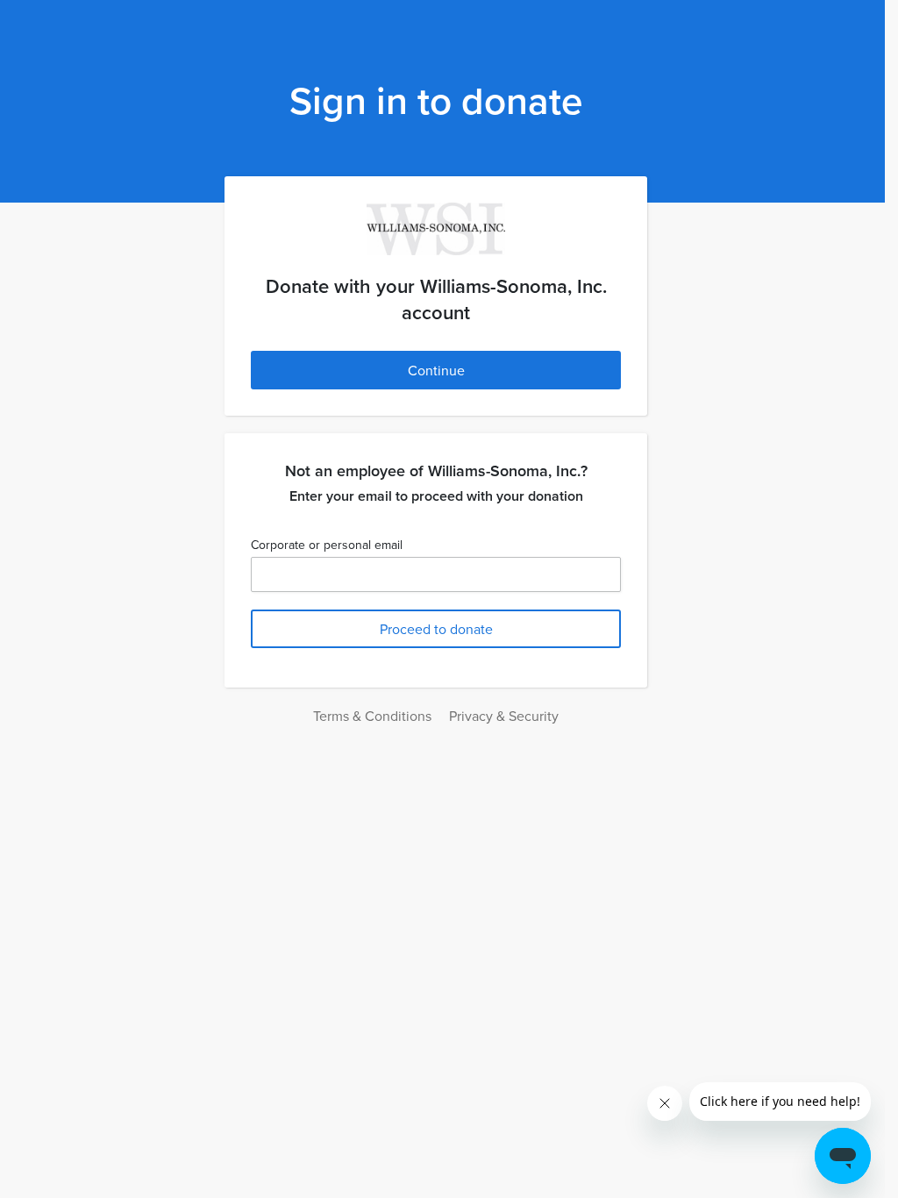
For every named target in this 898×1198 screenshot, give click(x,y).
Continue (436, 370)
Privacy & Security (504, 715)
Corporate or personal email (327, 545)
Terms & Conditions (372, 715)
